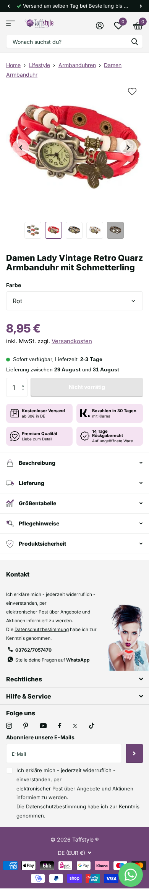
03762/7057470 (33, 650)
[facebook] (59, 726)
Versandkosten (72, 341)
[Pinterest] (25, 726)
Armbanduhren (77, 65)
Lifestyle (39, 65)
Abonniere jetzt (134, 753)
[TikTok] (91, 726)
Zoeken (134, 41)
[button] (8, 6)
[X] (75, 726)
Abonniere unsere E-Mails (40, 737)
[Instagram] (9, 726)
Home (13, 65)
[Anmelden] (100, 25)
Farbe (13, 285)
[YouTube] (43, 726)
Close (74, 679)
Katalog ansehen (10, 23)
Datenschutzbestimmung (42, 629)
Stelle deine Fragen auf (52, 660)
